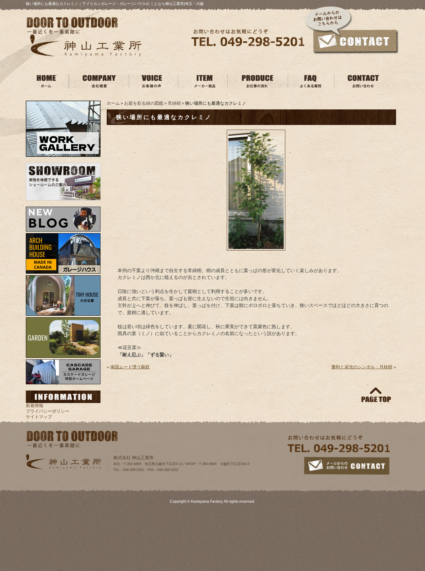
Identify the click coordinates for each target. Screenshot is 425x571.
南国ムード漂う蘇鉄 (130, 366)
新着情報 (34, 405)
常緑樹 (174, 103)
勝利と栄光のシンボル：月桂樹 (361, 366)
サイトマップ (39, 416)
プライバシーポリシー (47, 411)
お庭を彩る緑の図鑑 (143, 103)
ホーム (113, 103)
